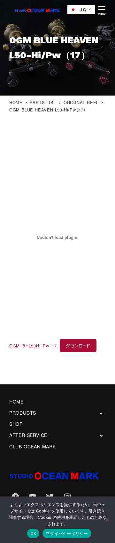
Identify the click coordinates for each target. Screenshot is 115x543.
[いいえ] (107, 520)
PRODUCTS (22, 413)
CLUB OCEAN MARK (32, 446)
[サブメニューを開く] (101, 413)
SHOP (16, 424)
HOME (16, 401)
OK (33, 533)
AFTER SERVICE (28, 435)
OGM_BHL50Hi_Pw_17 (33, 346)
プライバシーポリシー (67, 533)
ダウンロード (78, 346)
